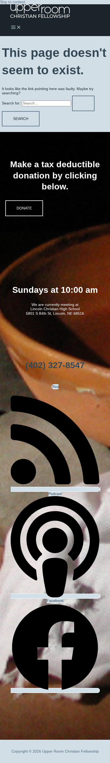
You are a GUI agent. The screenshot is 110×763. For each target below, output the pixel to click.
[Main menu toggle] (16, 27)
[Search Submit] (83, 103)
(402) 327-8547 (55, 365)
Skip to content (12, 2)
